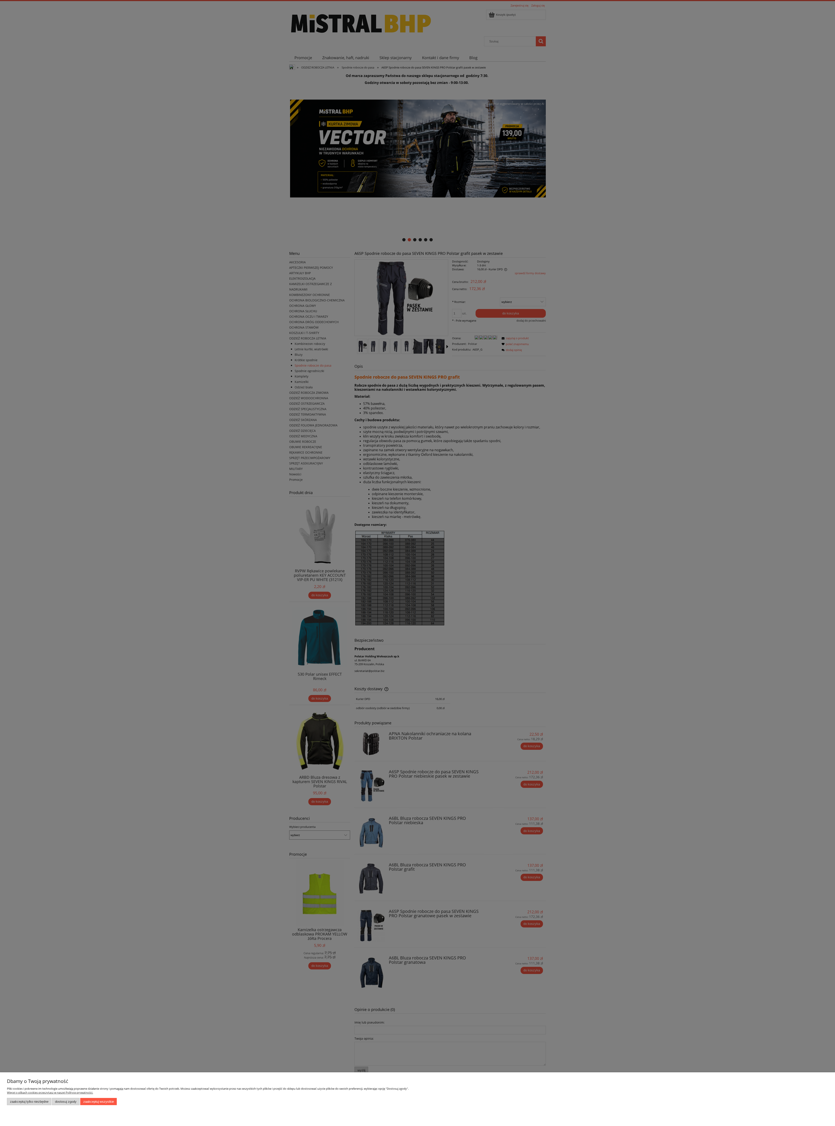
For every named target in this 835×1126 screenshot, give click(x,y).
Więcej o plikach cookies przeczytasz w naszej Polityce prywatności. (50, 1092)
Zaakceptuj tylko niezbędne (29, 1101)
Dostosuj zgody (66, 1101)
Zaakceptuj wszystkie (98, 1101)
